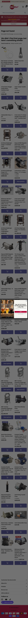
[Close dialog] (26, 300)
